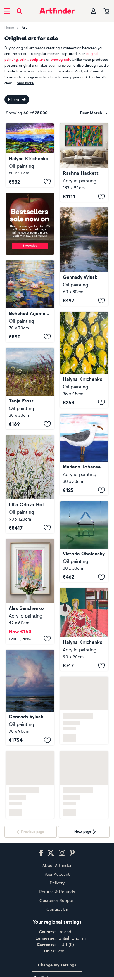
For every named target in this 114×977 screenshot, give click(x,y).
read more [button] (25, 83)
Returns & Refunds (57, 891)
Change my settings (57, 965)
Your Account (57, 874)
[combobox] (94, 113)
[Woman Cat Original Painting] (84, 629)
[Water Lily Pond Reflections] (30, 301)
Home (9, 27)
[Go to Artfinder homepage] (57, 11)
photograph (60, 60)
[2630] (30, 591)
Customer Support (57, 900)
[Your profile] (93, 11)
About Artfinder (57, 865)
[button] (94, 113)
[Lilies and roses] (30, 484)
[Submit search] (19, 11)
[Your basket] (106, 11)
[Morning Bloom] (30, 388)
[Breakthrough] (84, 162)
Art (24, 27)
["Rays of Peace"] (84, 256)
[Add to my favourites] (47, 182)
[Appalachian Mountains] (30, 155)
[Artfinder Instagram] (62, 853)
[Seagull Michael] (84, 454)
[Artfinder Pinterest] (72, 853)
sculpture (37, 60)
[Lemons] (84, 360)
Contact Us (57, 909)
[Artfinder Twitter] (50, 853)
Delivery (57, 883)
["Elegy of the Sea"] (30, 698)
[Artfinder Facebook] (41, 853)
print (24, 60)
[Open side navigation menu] (6, 11)
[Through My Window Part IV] (84, 541)
